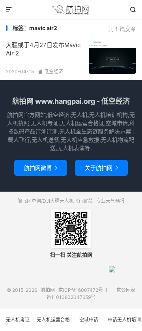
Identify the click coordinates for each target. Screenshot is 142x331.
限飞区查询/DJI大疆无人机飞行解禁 (55, 201)
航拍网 (71, 10)
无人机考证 (18, 320)
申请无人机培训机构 (124, 324)
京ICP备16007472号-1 (83, 290)
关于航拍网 (101, 167)
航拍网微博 (40, 167)
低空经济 (50, 71)
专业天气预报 (110, 201)
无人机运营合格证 (53, 324)
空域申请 (88, 320)
